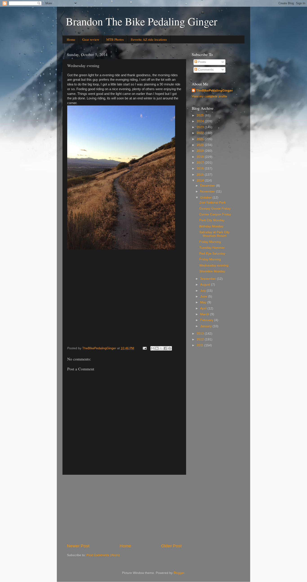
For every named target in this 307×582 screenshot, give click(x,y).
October (206, 197)
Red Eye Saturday (212, 253)
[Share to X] (161, 348)
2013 (201, 333)
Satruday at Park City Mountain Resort (214, 234)
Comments (205, 69)
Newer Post (78, 546)
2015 (201, 174)
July (203, 290)
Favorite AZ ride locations (149, 39)
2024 (201, 121)
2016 (201, 168)
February (207, 320)
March (205, 314)
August (205, 284)
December (208, 185)
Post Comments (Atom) (103, 555)
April (203, 308)
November (208, 191)
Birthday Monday (211, 226)
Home (71, 39)
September (208, 278)
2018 (201, 157)
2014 (201, 180)
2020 (201, 145)
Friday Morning (210, 242)
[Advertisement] (124, 509)
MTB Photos (115, 39)
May (203, 302)
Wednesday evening (213, 265)
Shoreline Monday (212, 271)
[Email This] (152, 348)
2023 (201, 127)
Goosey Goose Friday (215, 208)
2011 (200, 345)
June (204, 296)
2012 (201, 339)
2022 (201, 133)
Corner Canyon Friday (215, 214)
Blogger (179, 573)
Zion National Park (212, 202)
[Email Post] (144, 348)
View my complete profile (209, 96)
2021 (201, 139)
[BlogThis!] (157, 348)
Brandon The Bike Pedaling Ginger (141, 21)
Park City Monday (212, 220)
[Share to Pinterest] (169, 348)
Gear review (90, 39)
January (206, 326)
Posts (201, 62)
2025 (201, 115)
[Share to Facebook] (165, 348)
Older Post (171, 546)
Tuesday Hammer (212, 247)
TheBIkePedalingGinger (214, 90)
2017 (201, 162)
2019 (201, 150)
